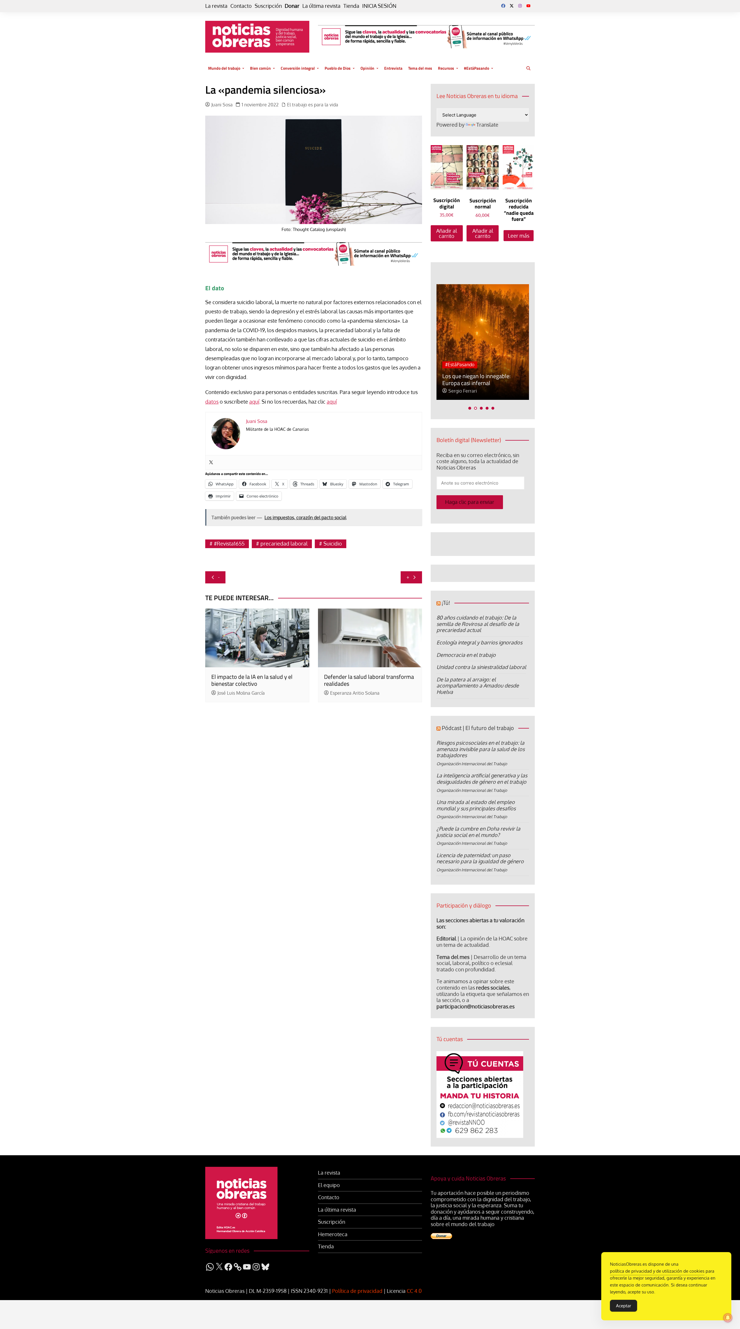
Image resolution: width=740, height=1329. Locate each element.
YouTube (528, 6)
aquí (254, 401)
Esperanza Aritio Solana (355, 693)
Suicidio (332, 543)
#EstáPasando (476, 68)
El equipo (329, 1185)
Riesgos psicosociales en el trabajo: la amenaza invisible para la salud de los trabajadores (480, 749)
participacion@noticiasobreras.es (475, 1006)
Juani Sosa (222, 105)
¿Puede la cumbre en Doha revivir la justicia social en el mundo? (478, 831)
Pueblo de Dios (338, 68)
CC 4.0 (414, 1291)
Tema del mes (420, 68)
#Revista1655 (229, 543)
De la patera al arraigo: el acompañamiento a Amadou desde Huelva (477, 685)
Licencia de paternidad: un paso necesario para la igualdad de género (480, 858)
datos (212, 401)
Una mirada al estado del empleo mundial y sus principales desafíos (476, 805)
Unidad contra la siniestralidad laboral (481, 667)
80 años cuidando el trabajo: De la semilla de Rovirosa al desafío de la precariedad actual (477, 623)
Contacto (241, 6)
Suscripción (268, 6)
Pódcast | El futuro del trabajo (478, 727)
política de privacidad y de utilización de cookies (657, 1271)
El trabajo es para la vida (312, 105)
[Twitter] (211, 462)
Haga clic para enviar (469, 502)
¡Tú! (446, 602)
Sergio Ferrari (462, 391)
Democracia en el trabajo (466, 655)
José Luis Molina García (241, 693)
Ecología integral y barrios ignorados (479, 642)
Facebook (503, 6)
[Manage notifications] (727, 1317)
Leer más (518, 235)
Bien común (260, 68)
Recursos (446, 68)
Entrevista (393, 68)
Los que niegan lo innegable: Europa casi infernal (476, 379)
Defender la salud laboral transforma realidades (369, 680)
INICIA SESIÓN (379, 6)
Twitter (512, 6)
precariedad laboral (284, 543)
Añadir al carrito (446, 233)
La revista (216, 6)
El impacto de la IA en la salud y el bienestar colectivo (252, 680)
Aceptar (623, 1305)
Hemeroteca (332, 1234)
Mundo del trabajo (224, 68)
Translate (487, 124)
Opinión (367, 68)
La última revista (321, 6)
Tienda (351, 6)
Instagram (520, 6)
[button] (469, 408)
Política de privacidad (357, 1291)
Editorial (446, 938)
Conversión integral (298, 68)
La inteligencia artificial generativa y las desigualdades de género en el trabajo (481, 778)
